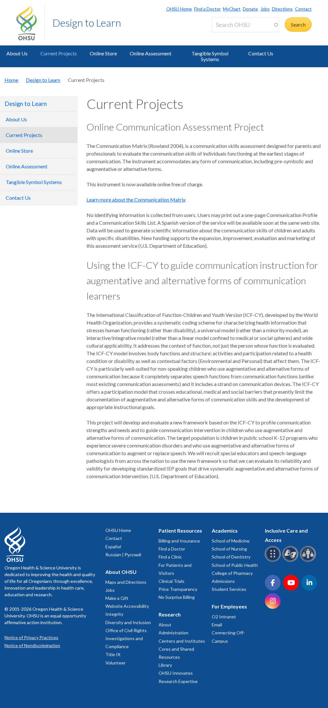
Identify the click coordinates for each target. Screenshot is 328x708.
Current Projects (58, 53)
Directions (282, 9)
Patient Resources (180, 530)
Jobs (264, 9)
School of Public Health (235, 565)
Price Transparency (178, 589)
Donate (250, 9)
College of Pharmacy (232, 573)
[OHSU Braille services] (274, 560)
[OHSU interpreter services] (309, 560)
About (165, 624)
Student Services (229, 589)
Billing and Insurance (179, 540)
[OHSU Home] (30, 22)
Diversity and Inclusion (128, 622)
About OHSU (120, 572)
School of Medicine (231, 540)
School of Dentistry (231, 556)
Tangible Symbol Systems (210, 56)
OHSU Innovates (176, 673)
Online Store (103, 53)
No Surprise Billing (177, 597)
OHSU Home (179, 9)
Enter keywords (231, 36)
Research (170, 614)
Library (165, 665)
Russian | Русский (123, 554)
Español (113, 546)
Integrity (114, 614)
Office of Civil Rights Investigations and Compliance (126, 638)
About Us (17, 53)
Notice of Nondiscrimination (32, 645)
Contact (303, 9)
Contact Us (260, 53)
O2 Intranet (224, 616)
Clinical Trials (171, 581)
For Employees (229, 606)
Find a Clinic (170, 556)
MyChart (232, 9)
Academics (225, 530)
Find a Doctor (207, 9)
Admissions (223, 581)
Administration (173, 632)
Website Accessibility (127, 606)
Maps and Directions (125, 582)
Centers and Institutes (182, 641)
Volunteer (115, 662)
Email (217, 624)
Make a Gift (116, 598)
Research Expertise (178, 681)
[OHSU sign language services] (291, 560)
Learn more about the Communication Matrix (135, 200)
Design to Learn (87, 22)
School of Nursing (229, 548)
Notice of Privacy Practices (31, 637)
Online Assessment (150, 53)
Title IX (112, 654)
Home (11, 80)
